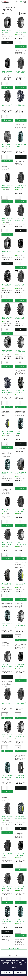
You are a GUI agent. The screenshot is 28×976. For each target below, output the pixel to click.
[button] (20, 42)
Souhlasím (20, 972)
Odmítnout (7, 972)
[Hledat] (16, 1)
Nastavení (13, 967)
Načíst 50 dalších (14, 948)
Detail (7, 42)
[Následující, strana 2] (14, 952)
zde (21, 964)
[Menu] (24, 1)
